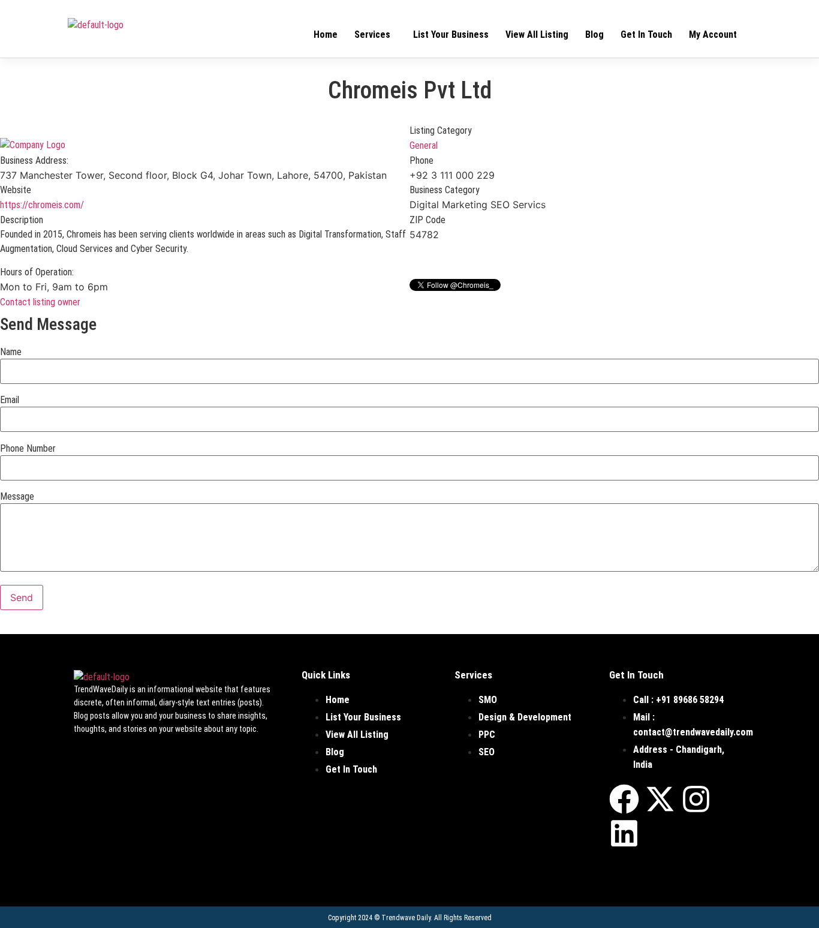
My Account (713, 34)
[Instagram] (696, 799)
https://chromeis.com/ (42, 205)
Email (9, 400)
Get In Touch (646, 34)
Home (326, 34)
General (424, 145)
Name (11, 352)
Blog (594, 34)
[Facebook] (624, 799)
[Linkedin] (624, 833)
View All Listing (536, 34)
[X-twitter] (660, 799)
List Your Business (451, 34)
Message (17, 496)
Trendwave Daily (405, 918)
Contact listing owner (40, 302)
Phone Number (28, 449)
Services (372, 34)
